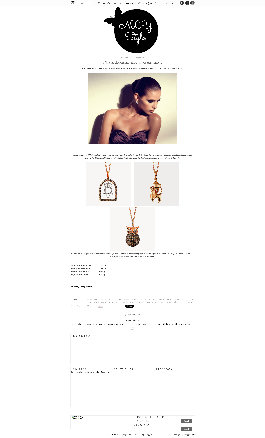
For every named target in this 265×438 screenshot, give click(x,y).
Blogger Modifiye (191, 435)
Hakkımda (104, 3)
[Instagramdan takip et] (192, 4)
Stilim (117, 3)
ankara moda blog (127, 299)
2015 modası (90, 299)
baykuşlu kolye (147, 299)
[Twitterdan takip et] (187, 4)
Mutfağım (145, 3)
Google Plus (111, 435)
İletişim (169, 3)
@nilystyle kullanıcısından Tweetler (90, 372)
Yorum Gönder (132, 320)
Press (158, 3)
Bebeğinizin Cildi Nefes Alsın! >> (176, 324)
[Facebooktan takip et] (182, 4)
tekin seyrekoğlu (169, 302)
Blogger (148, 435)
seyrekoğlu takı (130, 302)
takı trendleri (149, 302)
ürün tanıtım (188, 302)
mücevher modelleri (108, 302)
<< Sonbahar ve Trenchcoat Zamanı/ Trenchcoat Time (97, 324)
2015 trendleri (108, 299)
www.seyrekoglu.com (81, 286)
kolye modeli (181, 299)
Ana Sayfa (141, 324)
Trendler (129, 3)
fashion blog (164, 299)
